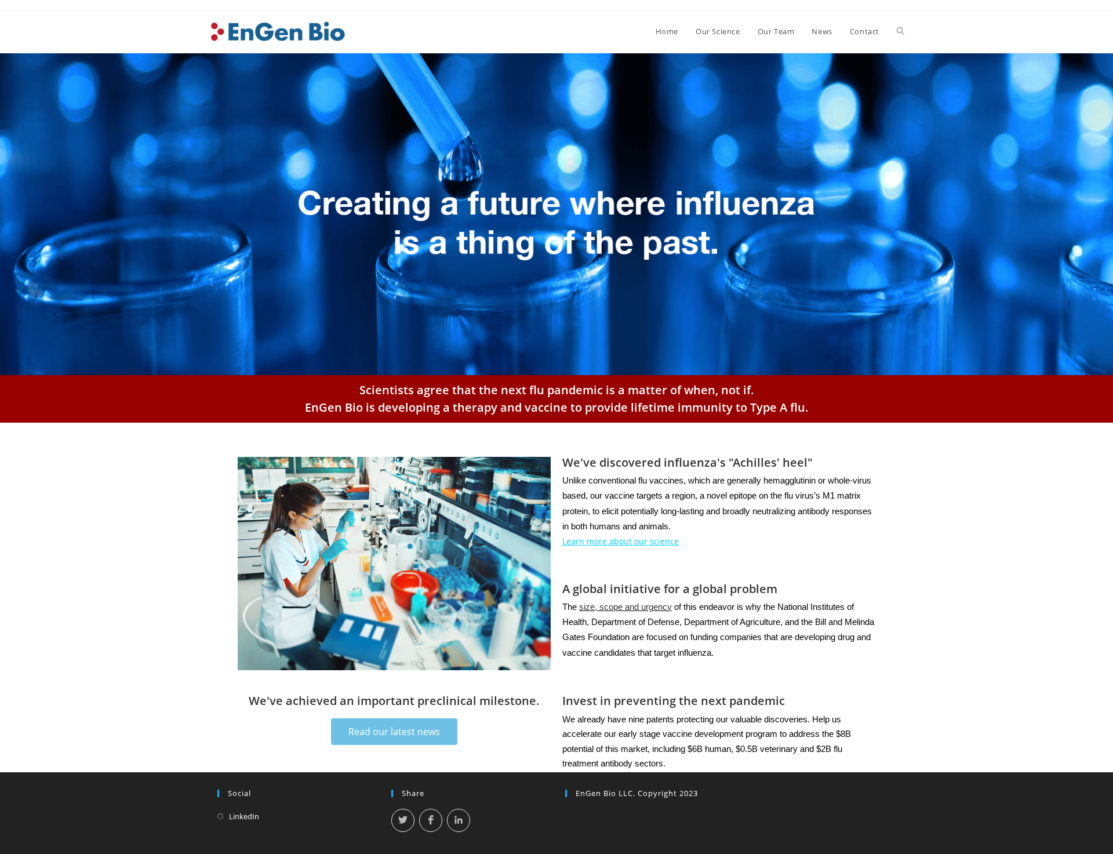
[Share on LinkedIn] (458, 820)
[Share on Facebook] (430, 820)
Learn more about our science (620, 541)
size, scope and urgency (625, 607)
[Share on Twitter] (402, 820)
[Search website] (900, 31)
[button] (394, 731)
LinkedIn (244, 816)
